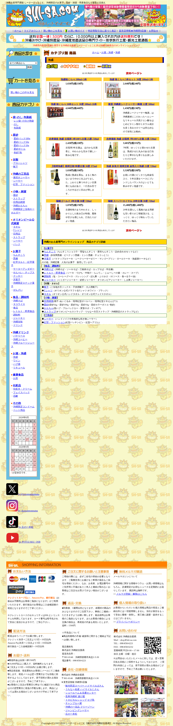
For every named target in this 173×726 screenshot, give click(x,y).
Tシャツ (17, 230)
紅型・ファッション (54, 322)
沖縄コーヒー (20, 339)
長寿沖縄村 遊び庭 (75, 696)
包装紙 (17, 128)
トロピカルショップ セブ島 (79, 700)
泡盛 (15, 357)
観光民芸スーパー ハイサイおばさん (84, 686)
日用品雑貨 (19, 202)
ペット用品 (19, 410)
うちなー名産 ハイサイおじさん (82, 689)
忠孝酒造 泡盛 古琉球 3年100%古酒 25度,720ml (74, 139)
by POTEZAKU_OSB (29, 542)
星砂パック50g (21, 142)
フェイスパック (21, 392)
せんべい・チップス (23, 272)
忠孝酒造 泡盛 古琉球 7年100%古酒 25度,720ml (131, 139)
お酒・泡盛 (107, 52)
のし (16, 124)
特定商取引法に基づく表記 (102, 30)
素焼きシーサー (21, 177)
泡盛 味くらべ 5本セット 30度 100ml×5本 (131, 79)
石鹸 (15, 396)
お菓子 (48, 248)
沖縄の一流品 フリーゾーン (79, 707)
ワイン (16, 360)
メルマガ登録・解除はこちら (131, 594)
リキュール (19, 367)
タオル (16, 227)
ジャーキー (19, 318)
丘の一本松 (71, 714)
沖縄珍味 (18, 321)
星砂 (15, 195)
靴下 (15, 166)
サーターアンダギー (23, 269)
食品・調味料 (52, 266)
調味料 (16, 315)
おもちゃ (48, 308)
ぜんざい (18, 290)
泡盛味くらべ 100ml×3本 (74, 79)
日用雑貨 (48, 301)
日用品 (16, 234)
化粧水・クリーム (22, 389)
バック (16, 244)
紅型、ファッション (23, 184)
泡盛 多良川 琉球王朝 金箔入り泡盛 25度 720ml (131, 166)
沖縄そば (18, 300)
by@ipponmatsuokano (28, 494)
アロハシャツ (20, 163)
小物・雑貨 (51, 297)
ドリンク (18, 325)
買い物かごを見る (52, 30)
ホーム (17, 30)
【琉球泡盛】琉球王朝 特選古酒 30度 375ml (74, 166)
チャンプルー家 (73, 703)
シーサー (18, 181)
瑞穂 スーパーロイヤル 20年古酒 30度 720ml (131, 201)
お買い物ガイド (76, 30)
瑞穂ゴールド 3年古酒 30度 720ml (74, 201)
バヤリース (19, 336)
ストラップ (19, 198)
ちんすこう (19, 255)
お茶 (15, 378)
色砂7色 (18, 152)
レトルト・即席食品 (23, 311)
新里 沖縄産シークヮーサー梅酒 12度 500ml (131, 104)
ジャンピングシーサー (77, 710)
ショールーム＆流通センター (80, 693)
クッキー (18, 276)
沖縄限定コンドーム (23, 406)
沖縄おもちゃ (20, 205)
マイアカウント (32, 30)
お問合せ (153, 30)
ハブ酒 (16, 364)
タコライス (19, 304)
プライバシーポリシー (128, 622)
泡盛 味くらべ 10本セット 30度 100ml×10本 (74, 104)
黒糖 (15, 258)
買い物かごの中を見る (22, 92)
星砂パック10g (21, 145)
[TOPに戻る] (86, 26)
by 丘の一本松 (26, 527)
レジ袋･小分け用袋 (24, 121)
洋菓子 (16, 279)
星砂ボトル (20, 149)
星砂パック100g (22, 138)
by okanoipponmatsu (28, 510)
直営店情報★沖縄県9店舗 (132, 30)
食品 (15, 307)
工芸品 (48, 315)
